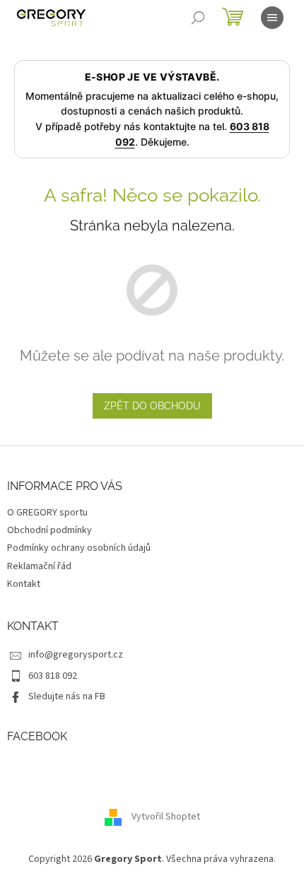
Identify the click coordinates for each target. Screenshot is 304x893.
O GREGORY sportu (47, 513)
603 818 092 (52, 676)
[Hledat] (198, 18)
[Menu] (272, 18)
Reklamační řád (39, 566)
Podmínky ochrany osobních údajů (79, 548)
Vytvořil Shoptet (165, 817)
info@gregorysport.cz (75, 655)
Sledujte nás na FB (66, 696)
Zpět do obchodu (152, 406)
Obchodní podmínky (49, 530)
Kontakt (23, 584)
